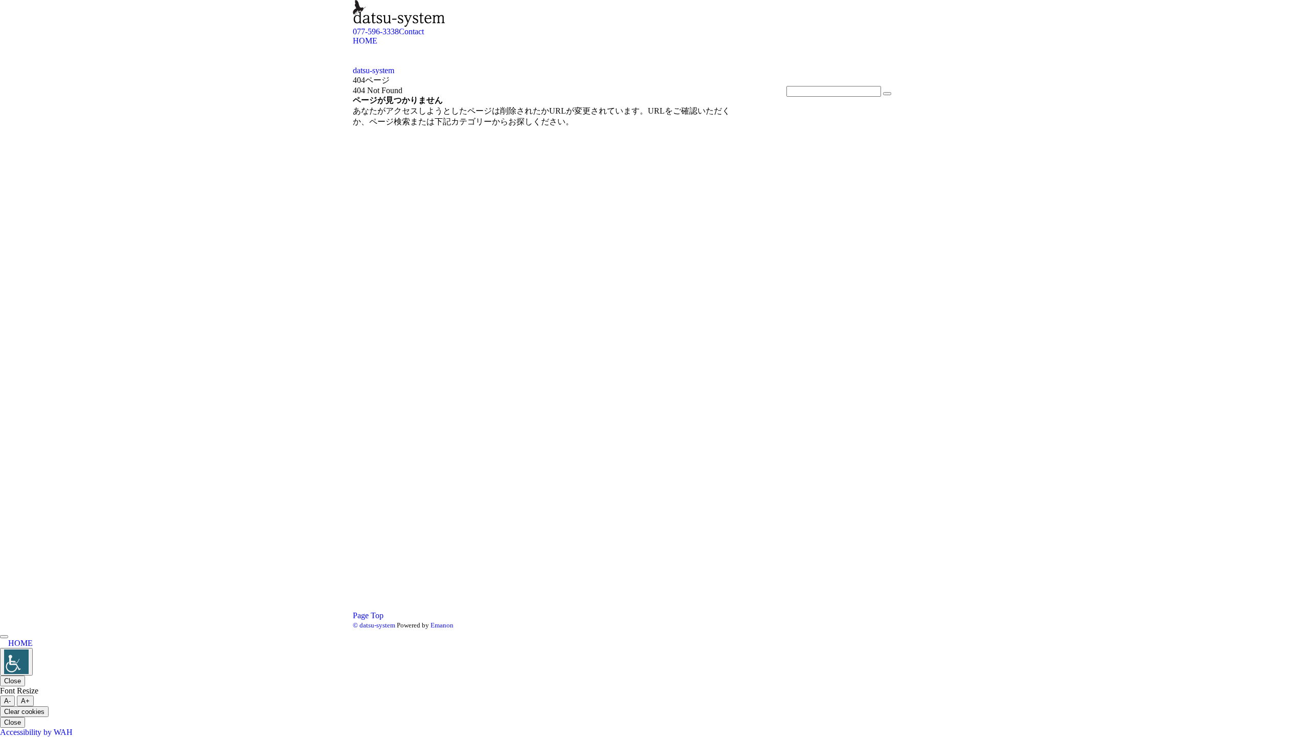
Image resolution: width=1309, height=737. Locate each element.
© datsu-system (374, 625)
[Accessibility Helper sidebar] (16, 662)
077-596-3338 (376, 31)
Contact (411, 31)
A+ (25, 701)
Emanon (442, 625)
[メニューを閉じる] (4, 636)
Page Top (368, 615)
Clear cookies (24, 712)
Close (12, 681)
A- (7, 701)
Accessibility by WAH (36, 732)
